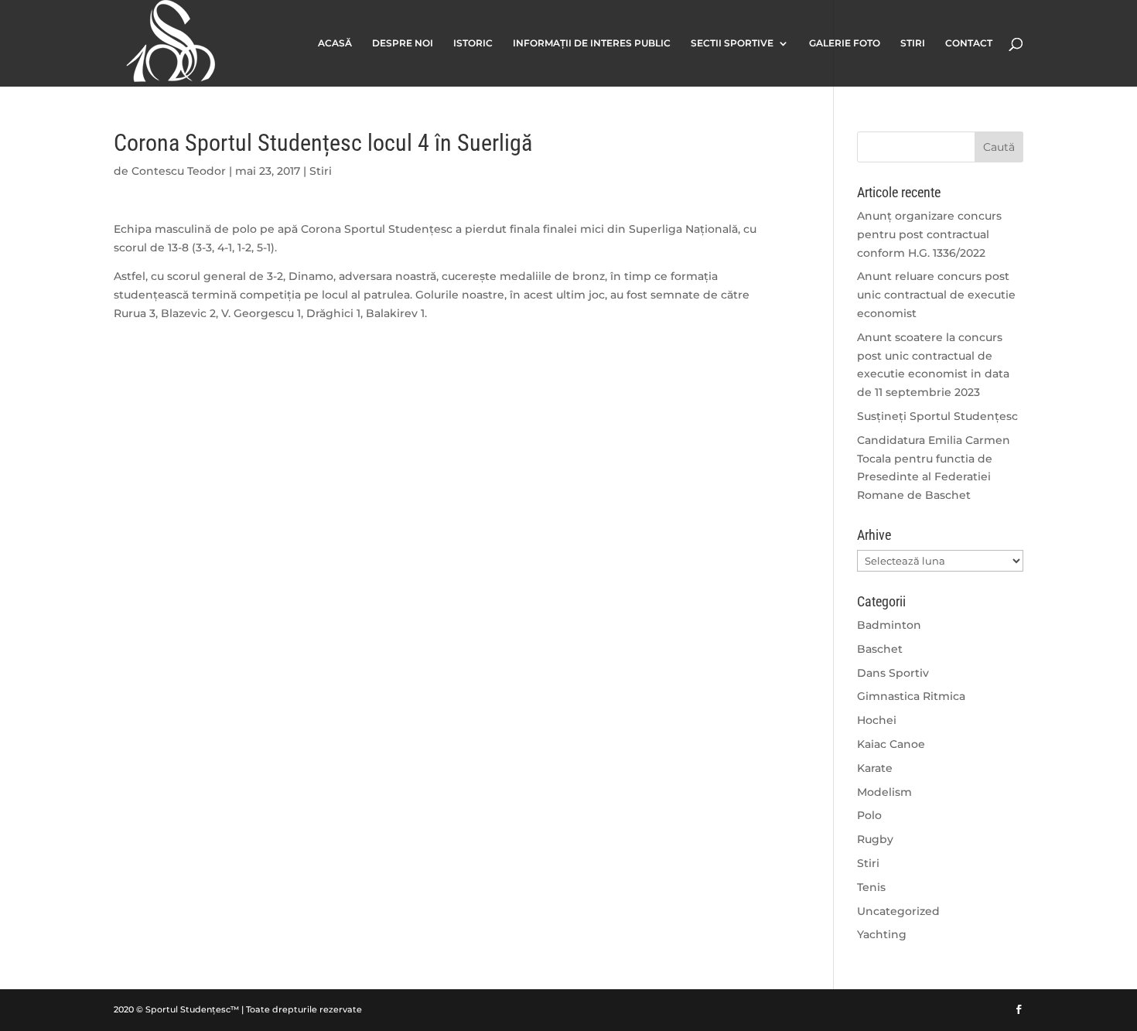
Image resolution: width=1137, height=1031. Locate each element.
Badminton (889, 625)
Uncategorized (898, 911)
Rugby (875, 839)
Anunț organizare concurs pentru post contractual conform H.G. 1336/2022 (929, 234)
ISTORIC (473, 43)
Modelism (884, 792)
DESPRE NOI (402, 43)
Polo (869, 815)
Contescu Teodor (178, 171)
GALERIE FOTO (844, 43)
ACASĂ (335, 43)
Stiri (320, 171)
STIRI (912, 43)
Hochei (876, 720)
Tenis (871, 887)
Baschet (880, 649)
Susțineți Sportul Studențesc (937, 416)
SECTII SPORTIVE (732, 43)
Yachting (882, 934)
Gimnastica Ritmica (911, 696)
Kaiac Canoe (891, 744)
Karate (875, 768)
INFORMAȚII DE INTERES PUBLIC (592, 43)
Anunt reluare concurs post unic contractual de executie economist (936, 294)
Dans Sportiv (893, 673)
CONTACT (968, 43)
